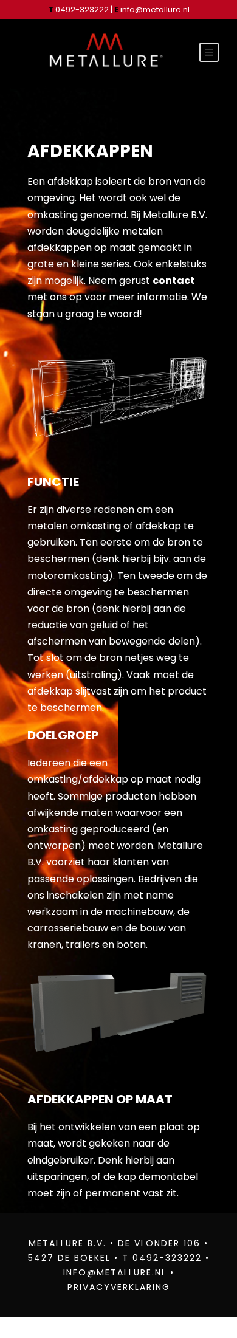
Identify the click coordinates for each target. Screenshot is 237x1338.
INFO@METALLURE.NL (115, 1272)
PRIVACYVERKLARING (118, 1287)
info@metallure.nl (155, 9)
